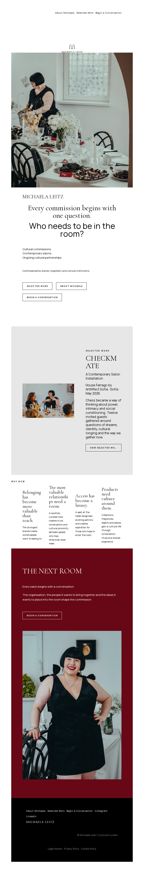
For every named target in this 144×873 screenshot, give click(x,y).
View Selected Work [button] (104, 447)
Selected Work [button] (37, 286)
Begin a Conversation (108, 12)
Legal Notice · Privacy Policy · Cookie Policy (72, 848)
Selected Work (85, 12)
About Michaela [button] (71, 286)
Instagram (101, 811)
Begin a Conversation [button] (42, 297)
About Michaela (64, 12)
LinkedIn (31, 816)
